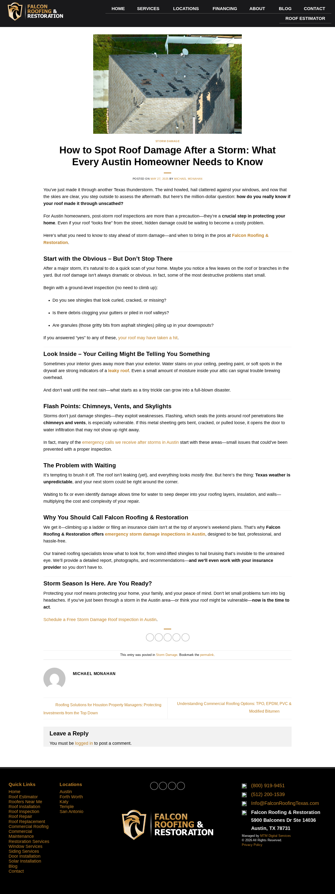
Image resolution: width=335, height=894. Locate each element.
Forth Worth (71, 796)
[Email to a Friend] (168, 637)
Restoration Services (29, 841)
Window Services (25, 846)
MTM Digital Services (275, 836)
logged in (84, 743)
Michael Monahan (188, 178)
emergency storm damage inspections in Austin (155, 534)
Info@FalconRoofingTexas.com (285, 803)
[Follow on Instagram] (163, 786)
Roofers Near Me (25, 801)
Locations (186, 8)
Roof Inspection (24, 811)
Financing (225, 8)
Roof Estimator (305, 18)
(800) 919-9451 (268, 785)
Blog (285, 8)
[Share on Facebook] (150, 637)
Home (118, 8)
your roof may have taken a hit (148, 337)
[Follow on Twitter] (172, 786)
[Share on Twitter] (159, 637)
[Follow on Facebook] (154, 786)
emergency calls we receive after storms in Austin (130, 442)
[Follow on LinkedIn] (181, 786)
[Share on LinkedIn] (185, 637)
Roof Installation (24, 806)
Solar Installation (25, 861)
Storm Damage (167, 141)
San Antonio (71, 811)
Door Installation (24, 856)
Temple (67, 806)
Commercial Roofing (29, 826)
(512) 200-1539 (268, 794)
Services (148, 8)
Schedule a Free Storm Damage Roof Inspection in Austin (99, 619)
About (257, 8)
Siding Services (24, 851)
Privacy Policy (252, 845)
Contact (314, 8)
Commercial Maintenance (21, 834)
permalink (207, 655)
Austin (66, 791)
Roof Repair (20, 816)
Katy (64, 801)
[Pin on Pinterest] (176, 637)
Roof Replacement (27, 821)
